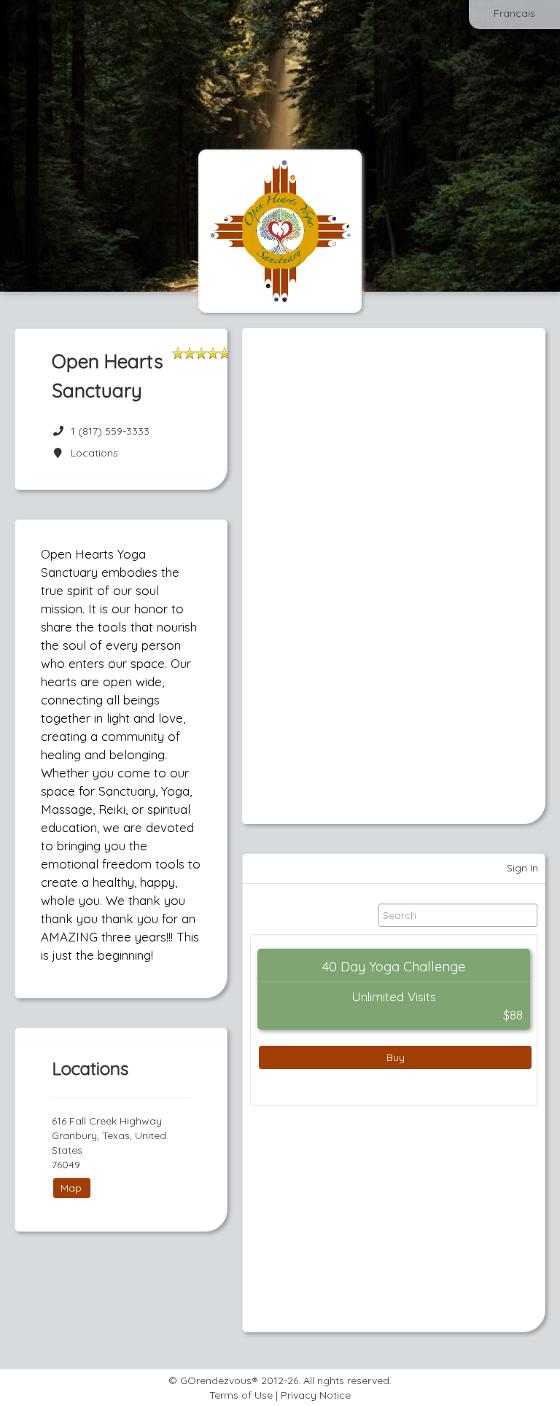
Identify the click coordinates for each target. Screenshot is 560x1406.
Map (71, 1188)
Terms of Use (241, 1395)
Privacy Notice (316, 1395)
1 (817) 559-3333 (110, 431)
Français (514, 13)
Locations (91, 452)
